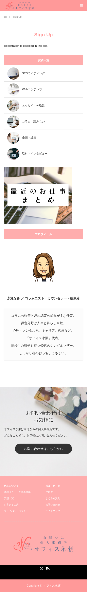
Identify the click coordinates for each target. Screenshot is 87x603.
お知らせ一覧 (53, 485)
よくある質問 (53, 498)
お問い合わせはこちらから (43, 448)
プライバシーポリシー (16, 511)
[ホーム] (5, 15)
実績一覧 (9, 498)
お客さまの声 (11, 504)
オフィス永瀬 (52, 585)
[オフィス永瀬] (43, 544)
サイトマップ (53, 511)
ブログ (49, 492)
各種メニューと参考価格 (17, 492)
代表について (11, 485)
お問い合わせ (53, 504)
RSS (47, 568)
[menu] (81, 5)
